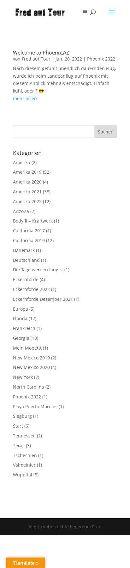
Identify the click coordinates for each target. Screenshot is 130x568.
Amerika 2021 (27, 192)
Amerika (21, 162)
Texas (19, 445)
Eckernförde (25, 279)
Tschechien (25, 455)
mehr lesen (25, 98)
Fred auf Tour (36, 59)
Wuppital (22, 475)
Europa (20, 309)
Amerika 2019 (27, 172)
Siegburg (22, 416)
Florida (20, 318)
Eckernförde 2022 (31, 289)
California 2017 (29, 231)
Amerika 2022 (27, 201)
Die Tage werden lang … (38, 270)
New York (23, 377)
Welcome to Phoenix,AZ (41, 52)
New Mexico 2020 (31, 367)
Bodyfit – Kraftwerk (33, 221)
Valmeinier (24, 465)
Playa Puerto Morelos (35, 406)
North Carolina (28, 387)
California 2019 (29, 240)
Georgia (21, 338)
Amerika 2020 (27, 182)
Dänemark (24, 250)
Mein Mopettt (27, 348)
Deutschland (26, 260)
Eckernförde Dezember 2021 (43, 299)
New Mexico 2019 (31, 358)
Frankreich (24, 328)
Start (18, 426)
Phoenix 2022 (101, 59)
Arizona (21, 211)
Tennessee (24, 436)
